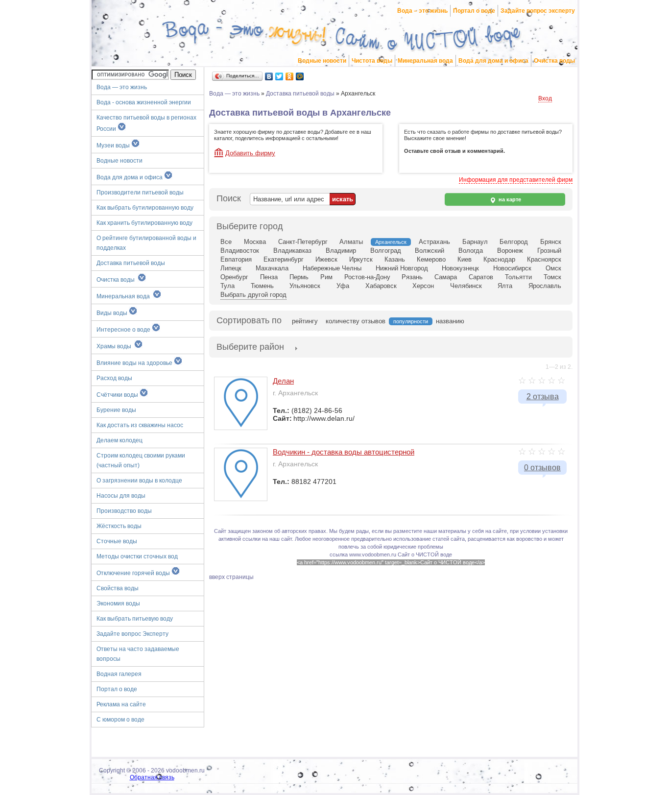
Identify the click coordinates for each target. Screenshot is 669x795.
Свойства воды (117, 588)
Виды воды (112, 313)
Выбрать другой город (253, 294)
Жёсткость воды (119, 526)
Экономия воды (118, 603)
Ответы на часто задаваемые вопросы (137, 654)
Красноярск (544, 259)
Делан (283, 381)
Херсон (423, 285)
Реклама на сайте (121, 704)
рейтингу (305, 321)
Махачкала (272, 268)
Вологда (470, 250)
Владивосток (239, 250)
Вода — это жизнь (122, 87)
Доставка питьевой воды (130, 263)
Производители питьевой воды (140, 192)
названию (450, 321)
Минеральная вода (425, 60)
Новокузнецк (460, 268)
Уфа (342, 285)
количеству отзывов (355, 321)
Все (226, 241)
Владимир (341, 250)
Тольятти (518, 277)
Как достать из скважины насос (139, 425)
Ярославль (544, 285)
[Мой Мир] (300, 76)
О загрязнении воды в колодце (139, 480)
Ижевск (326, 259)
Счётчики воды (118, 394)
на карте (509, 199)
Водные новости (322, 60)
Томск (552, 277)
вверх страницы (231, 577)
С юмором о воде (120, 719)
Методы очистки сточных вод (137, 556)
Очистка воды (554, 60)
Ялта (505, 285)
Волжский (429, 250)
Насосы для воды (120, 495)
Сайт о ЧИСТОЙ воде (425, 554)
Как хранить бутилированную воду (144, 222)
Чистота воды (372, 60)
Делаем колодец (119, 440)
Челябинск (466, 285)
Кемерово (431, 259)
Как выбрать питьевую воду (134, 618)
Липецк (230, 268)
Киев (464, 259)
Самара (445, 277)
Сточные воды (116, 541)
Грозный (549, 250)
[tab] (250, 347)
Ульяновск (304, 285)
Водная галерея (119, 674)
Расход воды (114, 378)
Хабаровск (381, 285)
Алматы (351, 241)
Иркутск (361, 259)
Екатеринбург (283, 259)
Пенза (269, 277)
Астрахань (434, 241)
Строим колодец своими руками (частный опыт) (140, 460)
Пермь (299, 277)
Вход (545, 98)
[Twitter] (279, 76)
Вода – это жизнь (422, 10)
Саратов (481, 277)
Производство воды (124, 510)
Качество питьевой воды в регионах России (146, 123)
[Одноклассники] (290, 76)
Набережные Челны (332, 268)
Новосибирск (512, 268)
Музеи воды (113, 145)
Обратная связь (152, 777)
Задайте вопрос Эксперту (132, 633)
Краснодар (499, 259)
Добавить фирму (250, 153)
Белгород (514, 241)
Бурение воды (116, 410)
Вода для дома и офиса (493, 60)
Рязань (412, 277)
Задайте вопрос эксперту (538, 10)
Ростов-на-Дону (367, 277)
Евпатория (236, 259)
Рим (326, 277)
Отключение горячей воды (133, 573)
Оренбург (234, 277)
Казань (394, 259)
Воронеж (510, 250)
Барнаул (475, 241)
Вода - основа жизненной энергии (143, 102)
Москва (255, 241)
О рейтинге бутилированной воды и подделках (146, 243)
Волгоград (385, 250)
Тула (227, 285)
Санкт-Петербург (303, 241)
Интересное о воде (124, 329)
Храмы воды (115, 346)
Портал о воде (474, 10)
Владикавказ (292, 250)
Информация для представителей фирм (516, 179)
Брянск (550, 241)
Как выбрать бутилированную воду (144, 207)
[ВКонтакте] (269, 76)
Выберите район (250, 347)
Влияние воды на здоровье (135, 363)
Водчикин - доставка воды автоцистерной (343, 452)
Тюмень (262, 285)
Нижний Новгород (402, 268)
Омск (553, 268)
